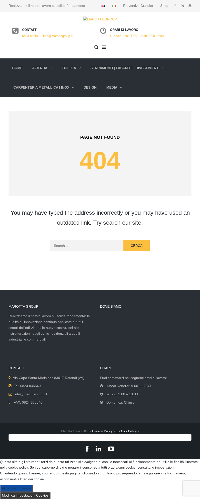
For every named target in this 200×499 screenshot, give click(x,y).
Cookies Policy (126, 431)
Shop (164, 6)
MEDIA (111, 87)
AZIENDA (39, 68)
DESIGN (90, 87)
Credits (100, 437)
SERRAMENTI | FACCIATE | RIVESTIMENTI (125, 68)
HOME (17, 68)
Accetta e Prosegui (16, 488)
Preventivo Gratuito (138, 6)
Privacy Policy (102, 431)
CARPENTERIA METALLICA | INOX (41, 87)
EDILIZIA (69, 68)
